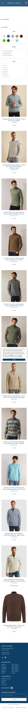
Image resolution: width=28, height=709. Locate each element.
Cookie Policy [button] (11, 355)
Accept (14, 359)
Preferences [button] (20, 356)
